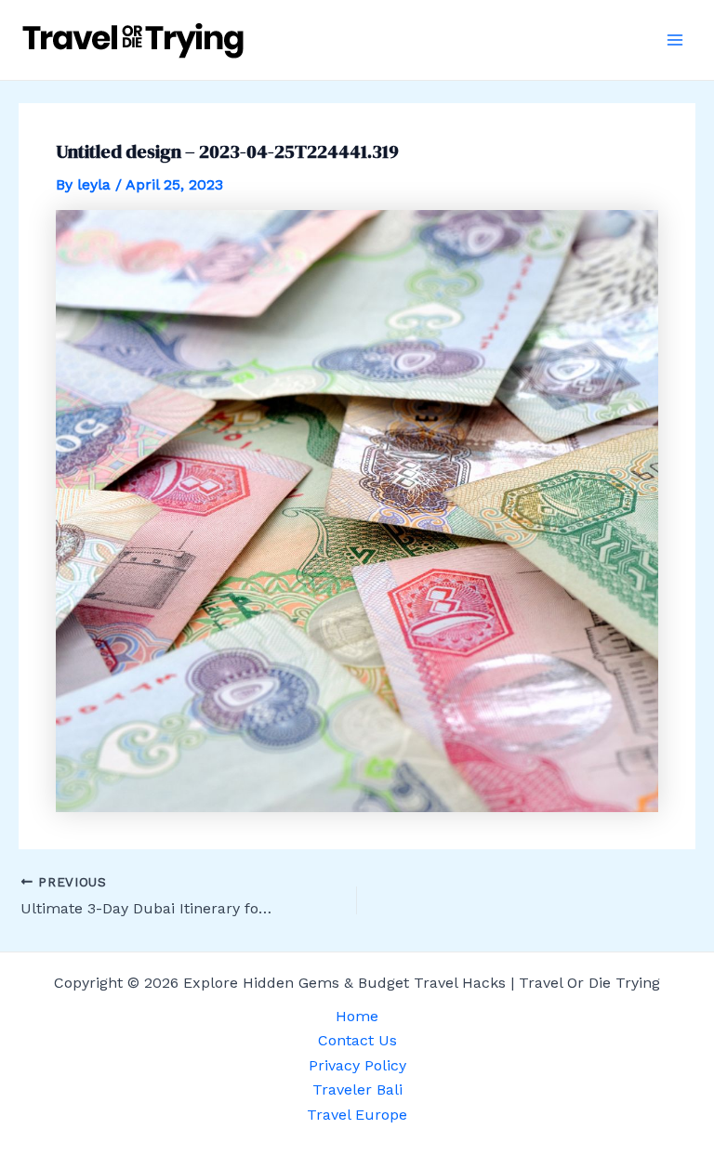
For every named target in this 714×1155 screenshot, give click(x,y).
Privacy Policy (357, 1065)
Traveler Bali (357, 1089)
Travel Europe (357, 1114)
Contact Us (357, 1040)
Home (357, 1016)
